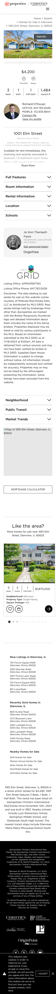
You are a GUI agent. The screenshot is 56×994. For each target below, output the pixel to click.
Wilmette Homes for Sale (23, 773)
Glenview (45, 143)
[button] (28, 452)
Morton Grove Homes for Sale (26, 761)
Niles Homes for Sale (21, 765)
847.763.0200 (42, 108)
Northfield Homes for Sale (24, 769)
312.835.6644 (42, 111)
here (10, 990)
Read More (28, 165)
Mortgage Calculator (28, 489)
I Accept (43, 973)
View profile (31, 119)
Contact (29, 115)
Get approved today (36, 246)
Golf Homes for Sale (20, 757)
